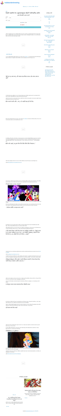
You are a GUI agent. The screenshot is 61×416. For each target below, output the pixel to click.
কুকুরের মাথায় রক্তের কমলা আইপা (49, 69)
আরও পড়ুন (7, 406)
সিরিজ (26, 22)
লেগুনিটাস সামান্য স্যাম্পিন (48, 74)
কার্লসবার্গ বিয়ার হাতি (9, 54)
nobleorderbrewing (12, 3)
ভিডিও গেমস (36, 6)
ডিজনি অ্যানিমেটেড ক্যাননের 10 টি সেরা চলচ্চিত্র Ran (14, 353)
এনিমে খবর (30, 6)
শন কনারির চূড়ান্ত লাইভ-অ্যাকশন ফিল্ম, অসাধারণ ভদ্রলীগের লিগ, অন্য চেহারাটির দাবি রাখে (49, 60)
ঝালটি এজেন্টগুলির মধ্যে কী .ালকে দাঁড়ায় (50, 75)
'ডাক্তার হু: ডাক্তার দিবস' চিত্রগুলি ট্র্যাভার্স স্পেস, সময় (49, 55)
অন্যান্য (49, 19)
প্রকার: (21, 22)
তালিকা (6, 11)
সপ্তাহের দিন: (7, 17)
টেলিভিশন (33, 6)
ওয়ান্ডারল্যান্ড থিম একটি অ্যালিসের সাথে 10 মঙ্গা (13, 254)
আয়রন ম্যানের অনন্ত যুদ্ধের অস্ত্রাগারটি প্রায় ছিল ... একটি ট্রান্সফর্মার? (49, 41)
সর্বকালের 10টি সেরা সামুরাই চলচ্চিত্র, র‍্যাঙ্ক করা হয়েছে (49, 45)
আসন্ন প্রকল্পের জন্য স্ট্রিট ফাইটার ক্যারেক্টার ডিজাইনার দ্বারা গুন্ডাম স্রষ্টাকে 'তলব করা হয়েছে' (49, 17)
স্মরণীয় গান (26, 56)
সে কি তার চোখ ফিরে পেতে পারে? (49, 73)
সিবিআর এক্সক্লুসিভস (49, 42)
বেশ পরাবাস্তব (25, 118)
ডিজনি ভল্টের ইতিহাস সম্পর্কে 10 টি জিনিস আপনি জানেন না (15, 162)
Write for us (25, 6)
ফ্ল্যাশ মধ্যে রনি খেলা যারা (48, 76)
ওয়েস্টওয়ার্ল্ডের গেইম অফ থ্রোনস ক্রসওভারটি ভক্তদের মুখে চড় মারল (49, 31)
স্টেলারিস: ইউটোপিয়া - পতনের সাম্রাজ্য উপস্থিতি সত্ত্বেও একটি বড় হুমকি (49, 36)
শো (23, 27)
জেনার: (7, 20)
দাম (49, 23)
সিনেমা (23, 22)
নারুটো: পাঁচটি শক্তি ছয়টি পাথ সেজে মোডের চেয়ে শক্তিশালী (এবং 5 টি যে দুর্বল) (49, 26)
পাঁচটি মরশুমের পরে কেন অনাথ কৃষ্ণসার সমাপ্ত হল (49, 50)
